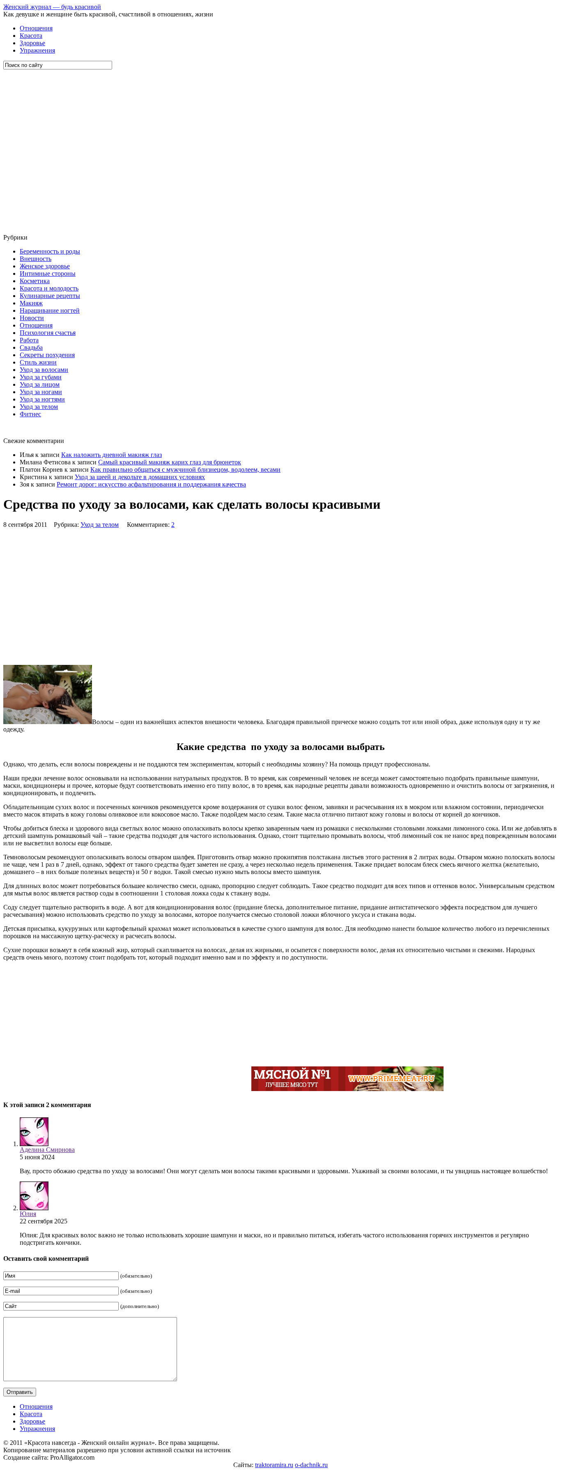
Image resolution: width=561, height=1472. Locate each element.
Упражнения (37, 50)
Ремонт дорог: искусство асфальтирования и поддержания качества (151, 484)
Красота (31, 35)
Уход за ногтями (42, 399)
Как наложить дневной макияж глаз (111, 454)
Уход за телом (39, 406)
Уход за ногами (41, 391)
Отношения (36, 28)
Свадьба (31, 347)
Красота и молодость (49, 288)
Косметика (35, 280)
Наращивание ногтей (50, 310)
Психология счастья (48, 332)
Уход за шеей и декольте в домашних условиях (140, 476)
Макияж (31, 303)
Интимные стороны (48, 273)
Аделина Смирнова (47, 1149)
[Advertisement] (52, 151)
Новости (32, 317)
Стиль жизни (38, 362)
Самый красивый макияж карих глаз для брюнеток (169, 462)
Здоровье (32, 42)
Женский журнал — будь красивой (52, 6)
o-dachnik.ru (311, 1464)
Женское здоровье (45, 266)
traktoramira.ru (274, 1464)
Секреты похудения (47, 354)
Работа (29, 340)
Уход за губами (41, 377)
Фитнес (30, 414)
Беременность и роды (50, 251)
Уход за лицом (40, 384)
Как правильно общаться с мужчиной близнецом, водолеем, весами (185, 469)
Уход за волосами (44, 369)
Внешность (35, 258)
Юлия (28, 1213)
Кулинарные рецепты (50, 295)
